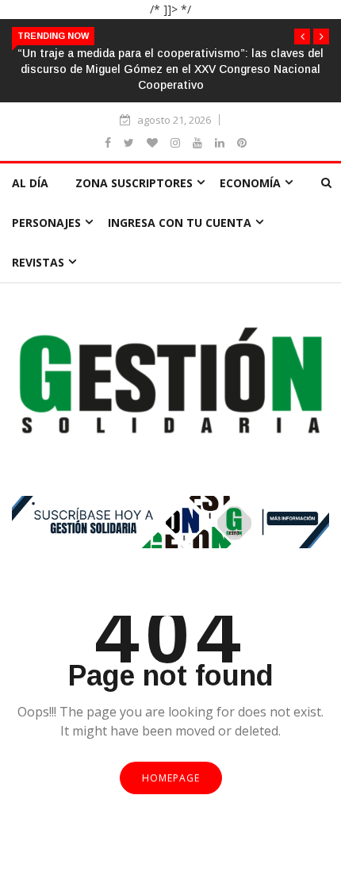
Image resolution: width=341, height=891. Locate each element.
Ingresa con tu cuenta (179, 222)
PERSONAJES (46, 222)
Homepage (171, 778)
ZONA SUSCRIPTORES (134, 182)
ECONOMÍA (250, 182)
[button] (302, 36)
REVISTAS (38, 262)
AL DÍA (30, 182)
